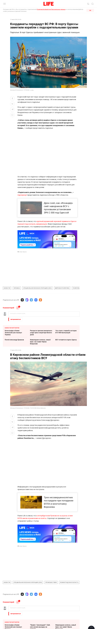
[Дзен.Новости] (22, 300)
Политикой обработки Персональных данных (51, 9)
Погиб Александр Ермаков (14, 340)
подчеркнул (22, 195)
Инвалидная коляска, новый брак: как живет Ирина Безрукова (40, 342)
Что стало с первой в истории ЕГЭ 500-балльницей (66, 332)
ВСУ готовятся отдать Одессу (66, 340)
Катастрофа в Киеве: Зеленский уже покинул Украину (13, 333)
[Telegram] (31, 300)
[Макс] (27, 300)
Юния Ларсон (23, 251)
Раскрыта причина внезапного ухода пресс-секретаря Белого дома (41, 333)
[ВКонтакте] (36, 300)
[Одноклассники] (40, 300)
